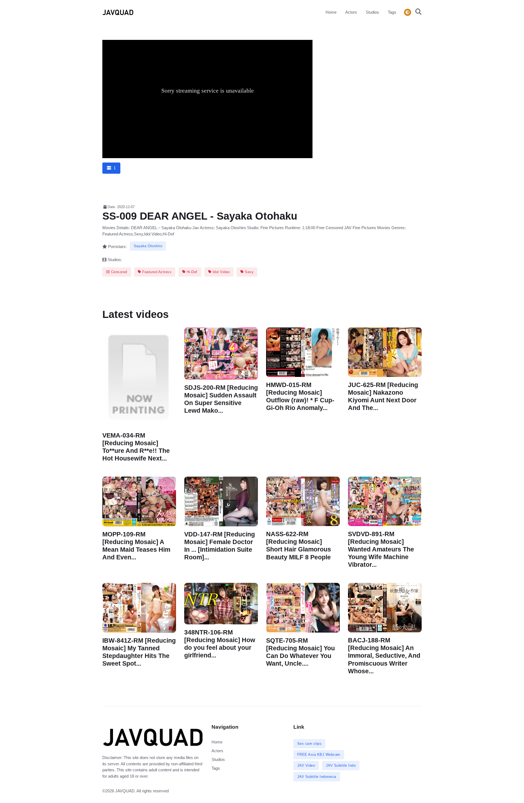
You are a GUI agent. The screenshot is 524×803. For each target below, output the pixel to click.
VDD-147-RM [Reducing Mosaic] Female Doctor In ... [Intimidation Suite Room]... (219, 546)
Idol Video (220, 272)
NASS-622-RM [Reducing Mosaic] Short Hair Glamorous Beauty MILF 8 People (298, 545)
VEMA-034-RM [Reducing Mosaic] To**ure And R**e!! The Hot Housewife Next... (136, 447)
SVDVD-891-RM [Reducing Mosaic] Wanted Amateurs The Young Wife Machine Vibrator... (381, 549)
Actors (351, 12)
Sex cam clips (309, 744)
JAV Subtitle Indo (341, 765)
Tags (392, 12)
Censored (118, 272)
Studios (372, 12)
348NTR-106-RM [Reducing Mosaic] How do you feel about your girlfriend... (219, 644)
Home (331, 12)
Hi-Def (191, 272)
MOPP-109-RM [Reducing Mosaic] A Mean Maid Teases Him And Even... (136, 546)
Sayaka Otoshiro (148, 246)
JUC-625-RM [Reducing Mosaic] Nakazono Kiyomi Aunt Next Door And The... (383, 396)
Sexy (249, 272)
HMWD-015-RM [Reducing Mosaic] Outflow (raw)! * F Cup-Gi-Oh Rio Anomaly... (300, 396)
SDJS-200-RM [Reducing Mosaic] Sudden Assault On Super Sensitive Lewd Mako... (221, 399)
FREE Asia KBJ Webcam (318, 754)
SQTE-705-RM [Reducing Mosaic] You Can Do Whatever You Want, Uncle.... (300, 652)
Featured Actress (156, 272)
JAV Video (306, 765)
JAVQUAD (125, 791)
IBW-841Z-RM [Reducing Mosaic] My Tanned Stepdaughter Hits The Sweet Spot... (139, 652)
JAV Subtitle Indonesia (316, 777)
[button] (417, 12)
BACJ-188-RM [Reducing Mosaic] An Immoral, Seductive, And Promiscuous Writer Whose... (384, 656)
